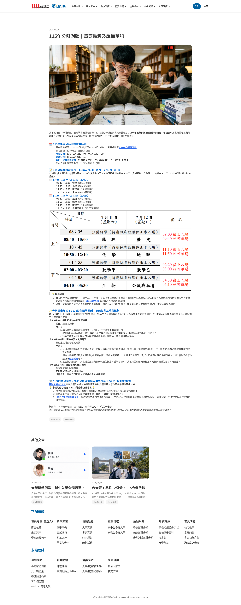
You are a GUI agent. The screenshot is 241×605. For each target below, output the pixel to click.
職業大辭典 (114, 566)
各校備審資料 (166, 532)
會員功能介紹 (191, 537)
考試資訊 (87, 532)
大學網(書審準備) (92, 566)
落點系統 (134, 6)
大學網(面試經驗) (92, 571)
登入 (197, 6)
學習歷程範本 (38, 537)
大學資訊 (87, 527)
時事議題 (87, 537)
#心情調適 (37, 502)
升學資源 (148, 6)
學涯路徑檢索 (38, 576)
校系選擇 (62, 537)
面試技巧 (62, 532)
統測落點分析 (140, 532)
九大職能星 (37, 571)
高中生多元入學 (116, 527)
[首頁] (51, 6)
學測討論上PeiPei (66, 571)
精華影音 (90, 6)
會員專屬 (76, 6)
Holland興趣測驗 (40, 586)
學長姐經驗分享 (167, 527)
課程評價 (62, 566)
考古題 (162, 537)
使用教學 (189, 527)
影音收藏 (36, 527)
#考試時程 (55, 419)
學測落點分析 (140, 527)
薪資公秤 (113, 571)
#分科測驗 (69, 419)
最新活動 (87, 542)
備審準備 (62, 527)
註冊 (206, 6)
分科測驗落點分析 (143, 537)
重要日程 (119, 6)
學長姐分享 (63, 542)
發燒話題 (105, 6)
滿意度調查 (190, 542)
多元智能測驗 (38, 566)
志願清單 (36, 532)
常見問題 (163, 6)
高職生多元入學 (116, 532)
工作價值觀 (37, 581)
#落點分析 (98, 502)
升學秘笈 (164, 542)
